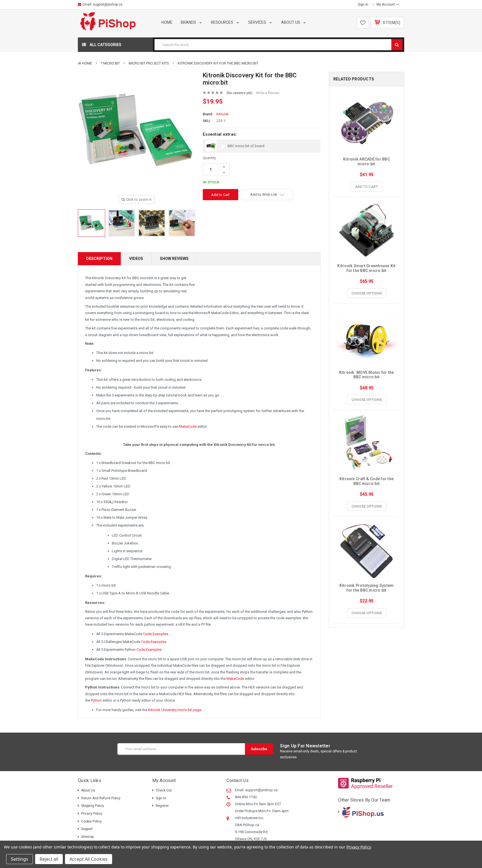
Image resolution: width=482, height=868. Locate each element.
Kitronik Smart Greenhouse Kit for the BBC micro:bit (367, 268)
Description (99, 258)
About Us (291, 22)
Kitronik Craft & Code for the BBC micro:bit (367, 481)
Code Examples (155, 634)
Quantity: (210, 158)
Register (162, 806)
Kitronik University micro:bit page (174, 710)
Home (167, 22)
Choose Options (366, 293)
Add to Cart (366, 187)
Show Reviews (174, 258)
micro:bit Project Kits (149, 63)
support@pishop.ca (107, 4)
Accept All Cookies (88, 859)
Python (96, 700)
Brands (189, 22)
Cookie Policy (91, 821)
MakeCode (188, 426)
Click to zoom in (138, 199)
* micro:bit (110, 63)
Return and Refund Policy (100, 798)
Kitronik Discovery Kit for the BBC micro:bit (218, 63)
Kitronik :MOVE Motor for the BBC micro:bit (367, 374)
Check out (164, 790)
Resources (222, 22)
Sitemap (87, 837)
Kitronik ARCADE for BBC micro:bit (367, 161)
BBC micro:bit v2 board (246, 146)
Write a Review (267, 93)
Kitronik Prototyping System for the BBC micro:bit (367, 587)
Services (257, 22)
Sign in (363, 4)
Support (87, 829)
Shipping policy (92, 806)
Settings (19, 859)
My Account (386, 4)
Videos (136, 258)
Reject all (49, 859)
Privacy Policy (91, 814)
